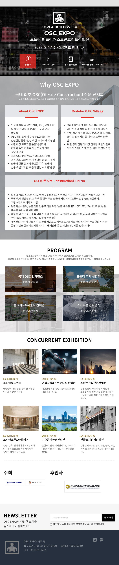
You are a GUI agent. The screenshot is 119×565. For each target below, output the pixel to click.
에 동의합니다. (79, 524)
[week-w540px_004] (98, 407)
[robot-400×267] (59, 350)
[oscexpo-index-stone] (21, 407)
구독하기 (108, 517)
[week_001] (21, 350)
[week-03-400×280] (98, 350)
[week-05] (59, 407)
